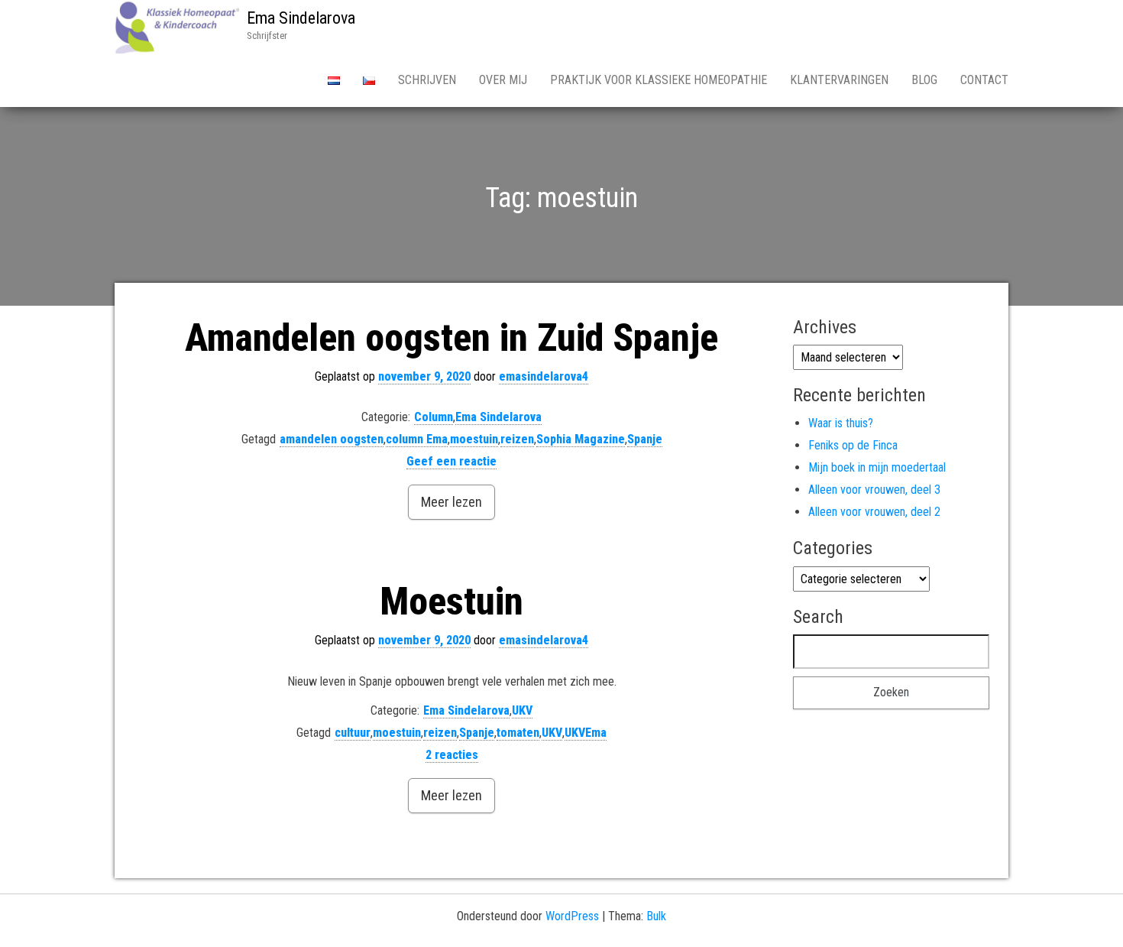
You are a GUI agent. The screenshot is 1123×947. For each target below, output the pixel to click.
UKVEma (586, 732)
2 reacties (452, 755)
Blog (924, 80)
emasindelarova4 (543, 376)
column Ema (417, 439)
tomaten (518, 732)
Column (433, 417)
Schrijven (427, 80)
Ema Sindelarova (301, 18)
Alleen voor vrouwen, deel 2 (874, 511)
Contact (984, 80)
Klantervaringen (839, 80)
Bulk (656, 916)
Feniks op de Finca (853, 445)
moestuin (474, 439)
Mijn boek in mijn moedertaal (877, 467)
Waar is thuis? (840, 423)
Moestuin (451, 601)
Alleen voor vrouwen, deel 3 (874, 489)
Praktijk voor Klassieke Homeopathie (658, 80)
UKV (522, 710)
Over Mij (503, 80)
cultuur (353, 732)
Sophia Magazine (580, 439)
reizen (517, 439)
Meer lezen (451, 502)
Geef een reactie (451, 461)
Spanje (644, 439)
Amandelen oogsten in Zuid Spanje (451, 338)
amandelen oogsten (332, 439)
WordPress (572, 916)
